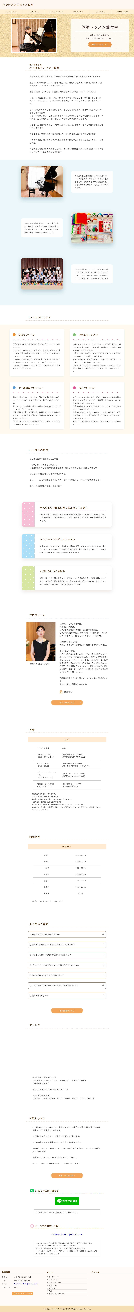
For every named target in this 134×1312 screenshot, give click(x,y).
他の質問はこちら (67, 1010)
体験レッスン (124, 12)
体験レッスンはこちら (22, 1293)
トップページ (12, 12)
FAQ (50, 1291)
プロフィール (34, 12)
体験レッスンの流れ (67, 1175)
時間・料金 (53, 1285)
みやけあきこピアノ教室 (18, 4)
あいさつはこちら (67, 702)
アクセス (102, 12)
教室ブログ (68, 692)
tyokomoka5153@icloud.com (67, 1234)
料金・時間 (79, 12)
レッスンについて (57, 12)
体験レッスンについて (57, 1294)
